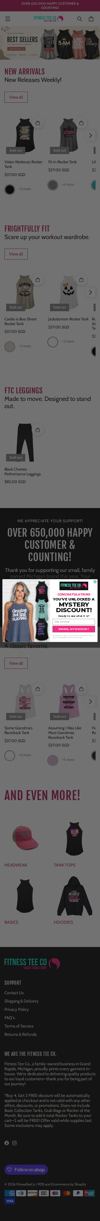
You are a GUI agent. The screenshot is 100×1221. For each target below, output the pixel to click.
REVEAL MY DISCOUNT (74, 628)
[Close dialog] (95, 581)
